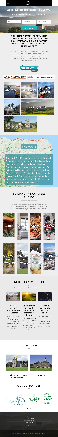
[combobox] (29, 22)
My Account (29, 416)
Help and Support (29, 418)
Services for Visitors (37, 259)
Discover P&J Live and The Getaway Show (45, 309)
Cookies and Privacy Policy (29, 420)
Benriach (41, 375)
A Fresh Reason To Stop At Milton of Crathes (13, 309)
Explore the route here (23, 182)
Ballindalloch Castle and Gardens (17, 376)
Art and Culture (49, 227)
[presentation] (6, 399)
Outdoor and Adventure (10, 259)
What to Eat (35, 227)
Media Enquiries (29, 422)
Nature (9, 226)
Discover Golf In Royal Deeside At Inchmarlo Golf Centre (29, 310)
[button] (27, 408)
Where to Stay (22, 227)
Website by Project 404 (40, 433)
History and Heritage (24, 259)
